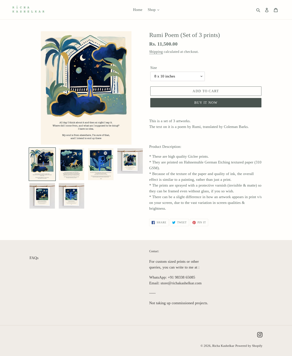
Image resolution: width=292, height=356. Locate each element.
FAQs (33, 258)
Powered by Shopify (249, 345)
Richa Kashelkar (223, 345)
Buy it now (206, 102)
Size (153, 67)
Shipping (156, 52)
